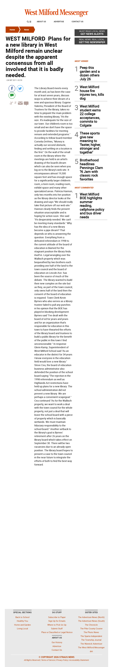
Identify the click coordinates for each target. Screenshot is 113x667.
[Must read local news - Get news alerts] (91, 33)
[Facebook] (12, 88)
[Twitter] (20, 88)
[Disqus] (39, 502)
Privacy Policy (62, 660)
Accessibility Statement (79, 660)
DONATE (101, 3)
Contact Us (77, 21)
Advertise (59, 21)
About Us (41, 21)
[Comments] (12, 95)
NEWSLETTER (85, 3)
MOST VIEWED (81, 61)
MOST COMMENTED (84, 187)
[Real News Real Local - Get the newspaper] (91, 42)
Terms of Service (48, 660)
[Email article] (20, 105)
